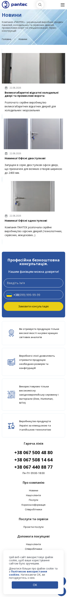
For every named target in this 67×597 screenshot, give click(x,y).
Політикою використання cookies (28, 573)
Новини (33, 490)
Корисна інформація (33, 504)
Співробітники (33, 509)
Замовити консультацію (33, 306)
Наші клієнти (33, 495)
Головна (6, 39)
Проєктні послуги (33, 527)
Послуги (33, 500)
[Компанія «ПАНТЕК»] (14, 3)
